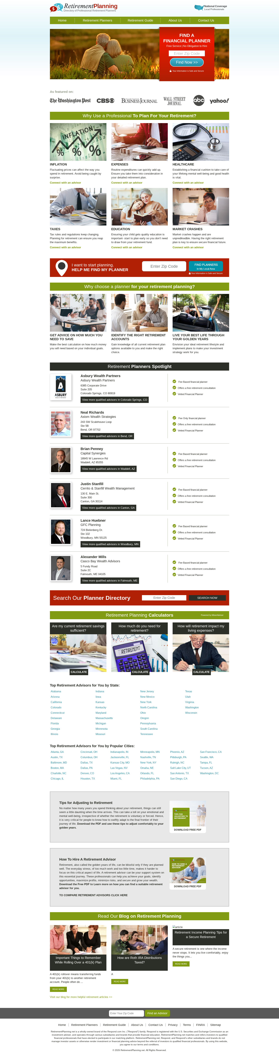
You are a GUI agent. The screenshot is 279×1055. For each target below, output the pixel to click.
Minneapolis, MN (150, 752)
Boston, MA (57, 768)
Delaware (56, 718)
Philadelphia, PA (150, 778)
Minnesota (102, 728)
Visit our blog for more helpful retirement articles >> (81, 997)
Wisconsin (191, 712)
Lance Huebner (93, 520)
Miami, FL (116, 778)
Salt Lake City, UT (180, 768)
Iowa (98, 696)
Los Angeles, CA (120, 773)
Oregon (144, 718)
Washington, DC (209, 773)
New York (145, 702)
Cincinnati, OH (89, 752)
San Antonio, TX (179, 773)
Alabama (56, 691)
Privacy (173, 1025)
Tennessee (146, 734)
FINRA (200, 1025)
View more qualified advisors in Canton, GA (108, 507)
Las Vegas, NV (119, 768)
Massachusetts (104, 718)
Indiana (100, 691)
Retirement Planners (97, 20)
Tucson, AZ (206, 768)
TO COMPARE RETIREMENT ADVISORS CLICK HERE (93, 895)
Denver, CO (87, 773)
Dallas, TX (87, 762)
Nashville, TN (148, 757)
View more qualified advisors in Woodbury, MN (110, 544)
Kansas (100, 702)
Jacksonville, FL (119, 757)
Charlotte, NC (58, 773)
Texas (188, 691)
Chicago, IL (57, 778)
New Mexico (147, 696)
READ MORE (58, 989)
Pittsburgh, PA (178, 757)
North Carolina (148, 707)
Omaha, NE (147, 768)
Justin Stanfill (92, 484)
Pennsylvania (148, 723)
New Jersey (147, 691)
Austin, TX (57, 757)
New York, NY (148, 762)
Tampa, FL (206, 762)
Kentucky (101, 707)
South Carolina (149, 728)
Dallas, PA (87, 768)
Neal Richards (92, 412)
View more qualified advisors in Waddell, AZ (108, 468)
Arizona (55, 696)
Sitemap (215, 1025)
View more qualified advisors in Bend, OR (107, 436)
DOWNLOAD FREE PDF (187, 829)
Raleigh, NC (177, 762)
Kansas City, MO (119, 762)
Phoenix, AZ (177, 752)
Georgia (55, 728)
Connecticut (57, 712)
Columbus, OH (89, 757)
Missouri (100, 734)
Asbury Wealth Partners (100, 376)
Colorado (56, 707)
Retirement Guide (140, 20)
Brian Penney (92, 449)
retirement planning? (172, 286)
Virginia (189, 702)
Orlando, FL (147, 773)
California (56, 702)
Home (62, 20)
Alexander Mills (93, 557)
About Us (175, 20)
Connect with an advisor (65, 182)
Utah (188, 696)
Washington (192, 707)
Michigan (101, 723)
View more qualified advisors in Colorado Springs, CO (114, 399)
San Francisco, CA (211, 752)
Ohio (143, 712)
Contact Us (206, 20)
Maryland (101, 712)
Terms (187, 1025)
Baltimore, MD (59, 762)
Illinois (54, 734)
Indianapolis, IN (119, 752)
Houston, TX (88, 778)
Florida (55, 723)
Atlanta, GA (57, 752)
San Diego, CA (178, 778)
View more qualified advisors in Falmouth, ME (109, 580)
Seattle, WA (206, 757)
